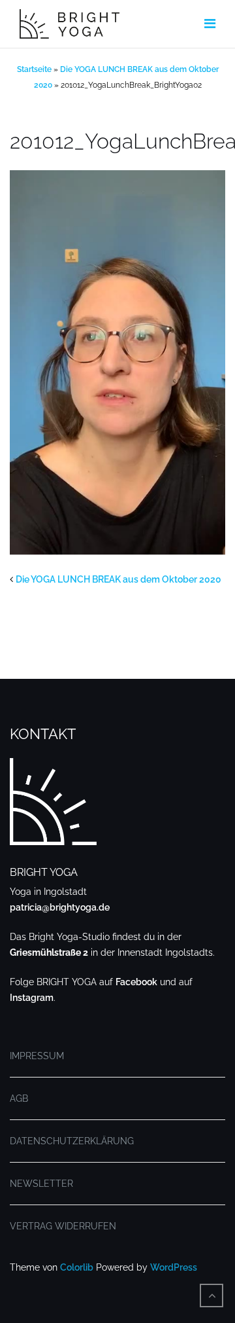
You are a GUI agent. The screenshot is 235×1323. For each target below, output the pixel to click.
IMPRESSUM (37, 1056)
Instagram (32, 997)
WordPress (173, 1267)
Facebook (136, 982)
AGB (19, 1098)
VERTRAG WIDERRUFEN (63, 1226)
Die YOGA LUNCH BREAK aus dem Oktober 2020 (118, 579)
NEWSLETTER (41, 1183)
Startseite (34, 69)
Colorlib (76, 1267)
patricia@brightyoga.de (60, 907)
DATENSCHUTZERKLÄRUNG (72, 1141)
